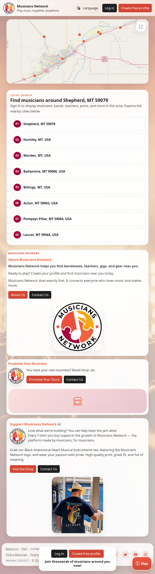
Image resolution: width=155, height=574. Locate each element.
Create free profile (135, 8)
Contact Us (40, 295)
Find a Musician (16, 554)
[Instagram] (145, 554)
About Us (18, 295)
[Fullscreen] (141, 27)
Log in (109, 8)
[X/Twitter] (125, 554)
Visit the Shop (23, 469)
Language (90, 8)
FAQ (24, 549)
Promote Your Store (44, 379)
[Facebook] (135, 554)
